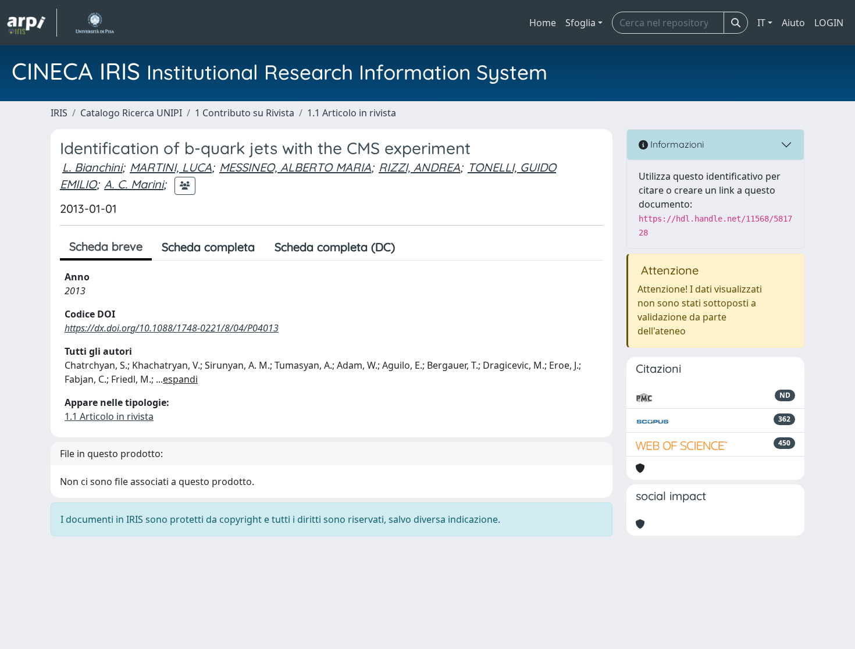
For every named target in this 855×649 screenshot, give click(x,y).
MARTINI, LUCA (171, 167)
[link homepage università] (94, 23)
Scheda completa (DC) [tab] (335, 247)
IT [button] (761, 22)
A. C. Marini (133, 184)
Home (542, 22)
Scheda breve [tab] (105, 246)
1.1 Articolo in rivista (351, 112)
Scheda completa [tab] (208, 247)
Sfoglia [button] (580, 22)
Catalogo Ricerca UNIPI (131, 112)
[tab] (415, 247)
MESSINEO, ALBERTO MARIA (295, 167)
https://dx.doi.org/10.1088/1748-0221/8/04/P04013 (172, 328)
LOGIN (828, 22)
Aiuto (793, 22)
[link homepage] (32, 23)
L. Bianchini (92, 167)
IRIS (59, 112)
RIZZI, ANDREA (419, 167)
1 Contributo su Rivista (244, 112)
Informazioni (676, 144)
